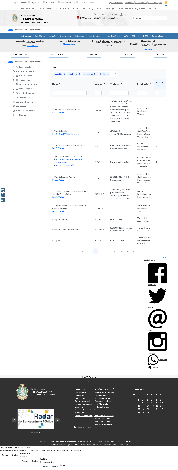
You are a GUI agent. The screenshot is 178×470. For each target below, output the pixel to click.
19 (157, 406)
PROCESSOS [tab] (127, 54)
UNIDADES (80, 389)
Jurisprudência (158, 36)
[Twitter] (99, 14)
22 (139, 409)
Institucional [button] (26, 36)
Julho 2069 (139, 389)
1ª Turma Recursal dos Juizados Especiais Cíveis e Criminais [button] (69, 206)
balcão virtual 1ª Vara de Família (65, 134)
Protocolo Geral (101, 395)
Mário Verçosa (81, 398)
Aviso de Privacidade (103, 424)
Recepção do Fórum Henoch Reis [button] (65, 229)
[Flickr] (112, 14)
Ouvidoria (129, 2)
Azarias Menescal (82, 401)
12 (157, 403)
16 (143, 406)
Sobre (164, 257)
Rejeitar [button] (15, 455)
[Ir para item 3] (37, 432)
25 (152, 409)
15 (139, 406)
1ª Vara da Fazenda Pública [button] (63, 177)
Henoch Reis (80, 395)
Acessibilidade (117, 2)
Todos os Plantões (102, 407)
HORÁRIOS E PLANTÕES (105, 389)
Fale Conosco (141, 2)
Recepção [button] (56, 240)
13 (161, 403)
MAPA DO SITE (89, 377)
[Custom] (116, 14)
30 (143, 412)
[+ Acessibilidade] (3, 200)
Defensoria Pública (102, 398)
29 (139, 412)
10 (148, 403)
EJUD (145, 36)
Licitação (52, 36)
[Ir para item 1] (32, 432)
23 (143, 409)
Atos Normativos (95, 36)
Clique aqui (148, 49)
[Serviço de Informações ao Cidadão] (166, 2)
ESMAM (135, 36)
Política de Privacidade (104, 415)
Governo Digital (155, 2)
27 (161, 409)
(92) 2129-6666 (32, 46)
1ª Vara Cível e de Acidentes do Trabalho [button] (69, 156)
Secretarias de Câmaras (104, 392)
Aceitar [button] (5, 455)
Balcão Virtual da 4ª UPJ (66, 165)
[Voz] (3, 195)
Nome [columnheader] (55, 84)
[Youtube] (103, 14)
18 (152, 406)
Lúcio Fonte (79, 407)
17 (148, 406)
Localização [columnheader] (142, 84)
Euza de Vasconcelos (83, 404)
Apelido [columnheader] (99, 84)
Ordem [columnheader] (159, 82)
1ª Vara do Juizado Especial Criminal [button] (67, 145)
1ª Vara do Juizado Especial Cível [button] (66, 109)
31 (148, 412)
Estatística (79, 36)
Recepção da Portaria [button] (61, 219)
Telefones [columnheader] (115, 84)
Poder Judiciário (28, 15)
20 (161, 406)
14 (134, 406)
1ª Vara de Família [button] (59, 131)
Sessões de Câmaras (102, 410)
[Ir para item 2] (34, 432)
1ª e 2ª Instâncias (101, 404)
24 (148, 409)
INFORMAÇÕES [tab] (20, 54)
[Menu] (15, 36)
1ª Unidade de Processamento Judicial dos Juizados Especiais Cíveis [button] (69, 192)
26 (157, 409)
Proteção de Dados (88, 2)
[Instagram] (107, 14)
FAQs (125, 36)
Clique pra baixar (69, 44)
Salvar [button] (62, 465)
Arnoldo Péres (81, 392)
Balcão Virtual (99, 18)
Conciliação (40, 36)
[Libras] (3, 190)
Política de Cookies (102, 421)
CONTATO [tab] (94, 54)
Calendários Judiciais (103, 401)
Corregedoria (65, 36)
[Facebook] (95, 14)
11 (152, 403)
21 (134, 409)
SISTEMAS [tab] (160, 54)
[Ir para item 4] (39, 432)
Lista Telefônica (113, 36)
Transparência (112, 18)
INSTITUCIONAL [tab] (58, 54)
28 (134, 412)
